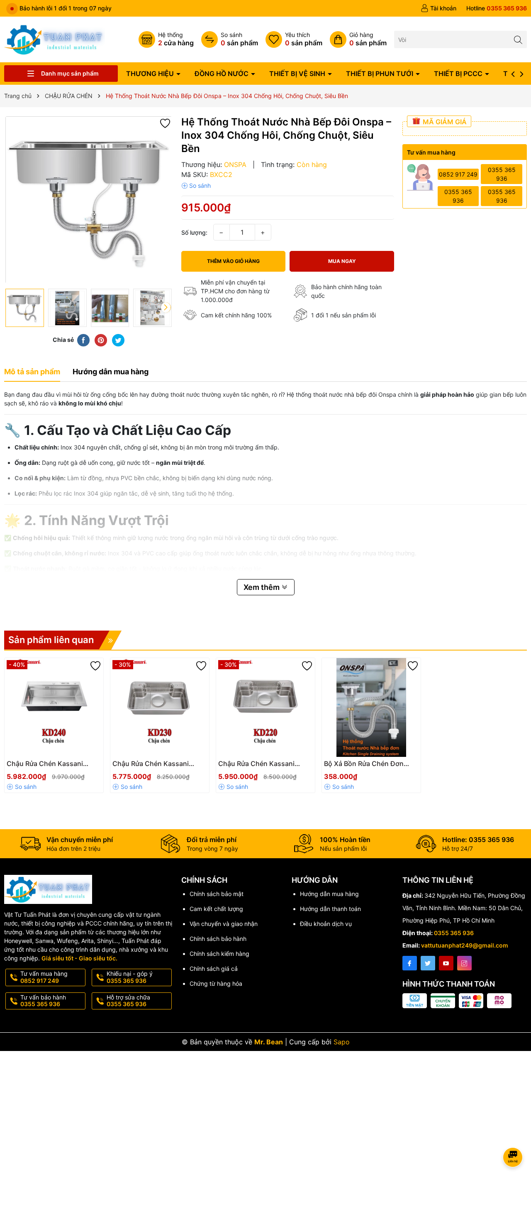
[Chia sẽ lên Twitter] (118, 339)
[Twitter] (428, 963)
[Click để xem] (88, 200)
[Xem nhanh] (79, 766)
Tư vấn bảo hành (43, 1001)
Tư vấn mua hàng (44, 977)
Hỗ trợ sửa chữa (128, 1001)
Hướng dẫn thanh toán (330, 908)
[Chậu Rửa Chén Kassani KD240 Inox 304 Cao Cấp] (54, 707)
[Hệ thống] (166, 39)
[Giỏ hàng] (358, 39)
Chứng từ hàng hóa (216, 983)
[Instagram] (464, 963)
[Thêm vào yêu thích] (165, 122)
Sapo (342, 1042)
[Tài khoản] (438, 8)
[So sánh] (229, 39)
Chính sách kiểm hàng (219, 953)
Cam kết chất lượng (216, 908)
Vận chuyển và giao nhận (224, 923)
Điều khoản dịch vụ (326, 923)
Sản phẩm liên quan (51, 639)
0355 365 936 (502, 174)
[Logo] (54, 38)
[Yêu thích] (294, 39)
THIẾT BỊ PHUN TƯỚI (380, 73)
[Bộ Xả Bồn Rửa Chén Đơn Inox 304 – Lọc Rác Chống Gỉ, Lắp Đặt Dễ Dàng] (371, 707)
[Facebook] (409, 963)
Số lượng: (194, 232)
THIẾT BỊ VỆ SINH (298, 73)
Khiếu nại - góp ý (130, 977)
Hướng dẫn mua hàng (329, 893)
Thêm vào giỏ (45, 766)
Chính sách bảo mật (217, 893)
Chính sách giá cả (214, 968)
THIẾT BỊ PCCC (459, 73)
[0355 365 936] (496, 8)
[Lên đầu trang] (514, 1135)
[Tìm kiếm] (518, 39)
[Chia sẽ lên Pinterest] (101, 339)
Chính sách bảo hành (218, 938)
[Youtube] (446, 963)
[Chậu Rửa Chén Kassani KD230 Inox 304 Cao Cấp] (159, 707)
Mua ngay (342, 261)
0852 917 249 (458, 174)
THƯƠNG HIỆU (150, 73)
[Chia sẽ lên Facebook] (83, 339)
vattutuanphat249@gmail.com (464, 945)
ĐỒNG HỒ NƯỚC (222, 73)
